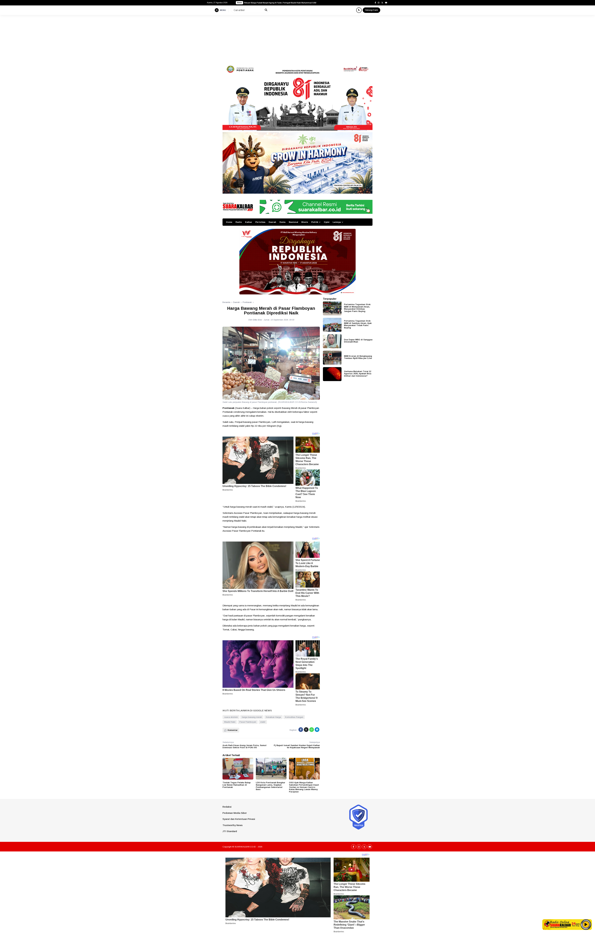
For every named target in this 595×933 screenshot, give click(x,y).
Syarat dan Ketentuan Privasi (239, 819)
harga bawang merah (252, 717)
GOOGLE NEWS (262, 710)
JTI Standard (230, 831)
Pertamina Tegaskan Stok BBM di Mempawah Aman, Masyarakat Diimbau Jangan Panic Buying (357, 307)
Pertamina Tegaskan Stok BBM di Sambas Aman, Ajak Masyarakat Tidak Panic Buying (358, 324)
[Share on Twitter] (306, 729)
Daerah (272, 222)
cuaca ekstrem (231, 717)
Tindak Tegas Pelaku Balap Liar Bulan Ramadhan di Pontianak (237, 784)
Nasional (293, 222)
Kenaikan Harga (273, 717)
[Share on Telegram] (317, 729)
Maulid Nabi (229, 722)
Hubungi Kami (371, 10)
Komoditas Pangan (294, 717)
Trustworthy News (232, 825)
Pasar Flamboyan (247, 722)
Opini (326, 222)
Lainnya (337, 222)
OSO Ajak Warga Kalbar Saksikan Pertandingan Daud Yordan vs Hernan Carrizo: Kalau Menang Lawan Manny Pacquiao (304, 787)
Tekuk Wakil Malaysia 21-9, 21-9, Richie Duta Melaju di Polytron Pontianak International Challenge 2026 (283, 3)
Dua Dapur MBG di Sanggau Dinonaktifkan (358, 340)
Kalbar (248, 222)
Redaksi (227, 806)
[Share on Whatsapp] (311, 729)
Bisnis (304, 222)
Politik (314, 222)
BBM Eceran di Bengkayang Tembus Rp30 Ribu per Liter (358, 357)
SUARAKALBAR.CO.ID (245, 847)
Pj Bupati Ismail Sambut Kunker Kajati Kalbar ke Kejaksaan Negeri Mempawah (297, 746)
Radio (239, 222)
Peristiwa (260, 222)
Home (229, 222)
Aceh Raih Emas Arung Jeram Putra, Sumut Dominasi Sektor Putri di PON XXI (245, 746)
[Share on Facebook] (300, 729)
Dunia (283, 222)
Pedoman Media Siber (235, 813)
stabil (262, 722)
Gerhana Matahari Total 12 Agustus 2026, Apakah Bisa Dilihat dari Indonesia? (357, 373)
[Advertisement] (297, 38)
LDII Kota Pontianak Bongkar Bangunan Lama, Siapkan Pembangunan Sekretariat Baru (270, 786)
